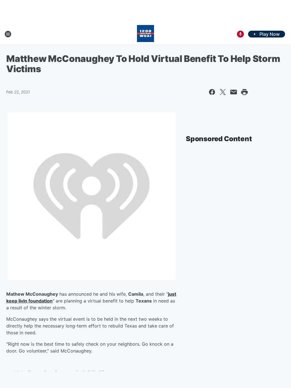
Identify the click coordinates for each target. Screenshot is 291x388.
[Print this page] (244, 92)
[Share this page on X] (223, 92)
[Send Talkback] (240, 34)
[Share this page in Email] (234, 92)
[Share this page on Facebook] (212, 92)
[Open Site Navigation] (8, 34)
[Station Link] (145, 34)
